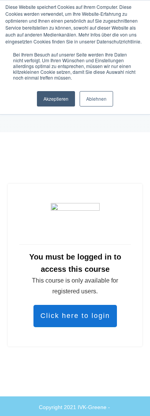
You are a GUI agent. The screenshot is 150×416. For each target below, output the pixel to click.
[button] (14, 402)
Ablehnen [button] (96, 98)
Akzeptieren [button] (55, 98)
